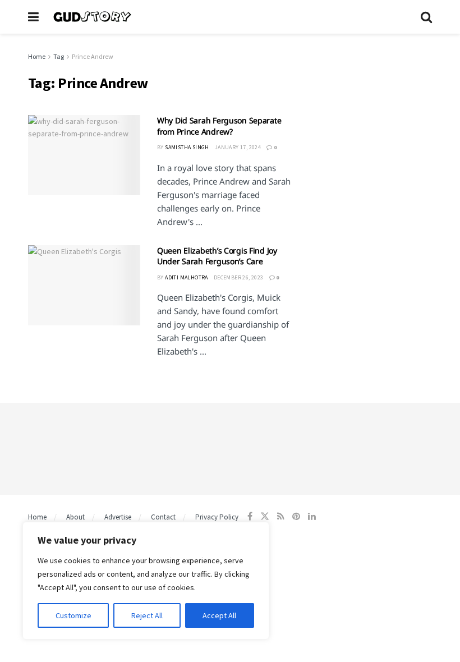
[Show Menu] (33, 17)
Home (36, 56)
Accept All (219, 615)
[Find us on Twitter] (264, 516)
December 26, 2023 (239, 277)
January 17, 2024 (238, 147)
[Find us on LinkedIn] (312, 516)
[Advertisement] (370, 106)
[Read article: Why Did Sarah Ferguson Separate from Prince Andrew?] (84, 155)
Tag (58, 56)
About (75, 517)
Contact (163, 517)
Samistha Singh (187, 147)
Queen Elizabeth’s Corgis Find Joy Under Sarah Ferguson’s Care (217, 256)
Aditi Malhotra (186, 277)
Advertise (117, 517)
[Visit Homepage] (230, 16)
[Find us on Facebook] (249, 516)
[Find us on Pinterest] (296, 516)
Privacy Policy (216, 517)
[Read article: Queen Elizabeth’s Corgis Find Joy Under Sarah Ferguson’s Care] (84, 285)
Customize (73, 615)
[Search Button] (426, 17)
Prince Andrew (92, 56)
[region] (145, 581)
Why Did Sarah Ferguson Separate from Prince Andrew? (219, 126)
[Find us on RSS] (280, 516)
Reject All (147, 615)
